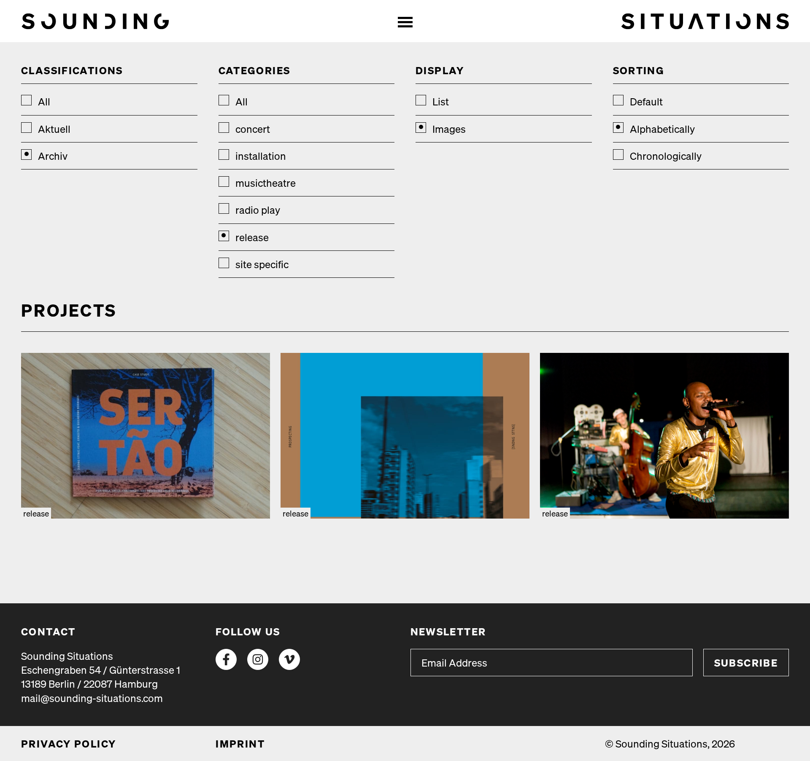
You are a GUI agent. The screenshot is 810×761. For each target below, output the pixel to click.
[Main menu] (405, 21)
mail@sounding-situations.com (92, 698)
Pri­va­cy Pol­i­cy (68, 743)
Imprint (240, 743)
